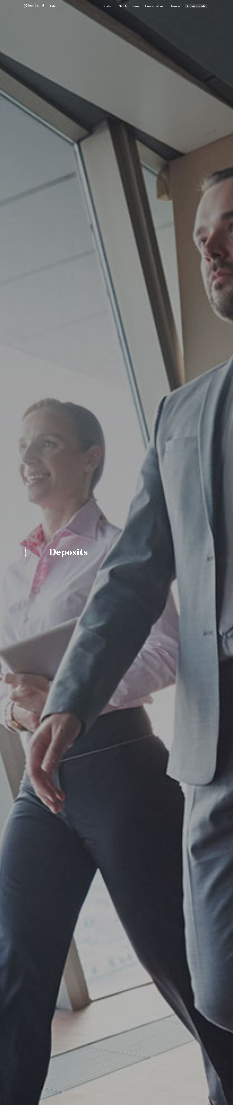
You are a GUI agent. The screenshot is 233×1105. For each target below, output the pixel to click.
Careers (135, 6)
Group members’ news (154, 6)
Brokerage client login (196, 6)
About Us (123, 6)
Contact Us (175, 6)
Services (107, 6)
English (53, 6)
